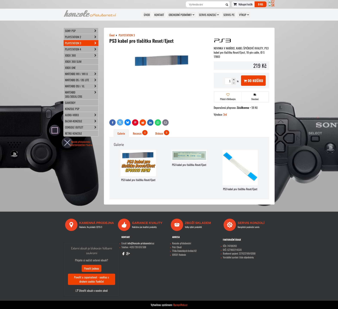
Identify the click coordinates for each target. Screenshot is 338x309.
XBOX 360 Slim (73, 61)
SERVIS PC (228, 15)
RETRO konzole (73, 133)
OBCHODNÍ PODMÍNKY (180, 15)
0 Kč (260, 4)
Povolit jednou (91, 268)
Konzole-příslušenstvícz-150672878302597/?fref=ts (81, 143)
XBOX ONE (70, 68)
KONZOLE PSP (72, 109)
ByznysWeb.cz (180, 305)
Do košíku (255, 80)
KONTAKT (159, 15)
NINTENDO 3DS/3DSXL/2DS (73, 94)
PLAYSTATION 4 (73, 49)
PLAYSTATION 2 (73, 37)
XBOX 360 (70, 55)
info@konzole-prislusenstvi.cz (140, 243)
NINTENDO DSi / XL (74, 86)
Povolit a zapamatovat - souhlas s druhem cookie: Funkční (91, 279)
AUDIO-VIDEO (72, 115)
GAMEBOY (70, 103)
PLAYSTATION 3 (73, 43)
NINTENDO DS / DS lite (77, 80)
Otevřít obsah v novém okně (93, 290)
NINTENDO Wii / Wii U (76, 74)
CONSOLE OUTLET (74, 127)
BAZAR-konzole (73, 121)
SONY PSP (70, 31)
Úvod (147, 15)
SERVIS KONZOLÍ (207, 15)
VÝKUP (242, 15)
